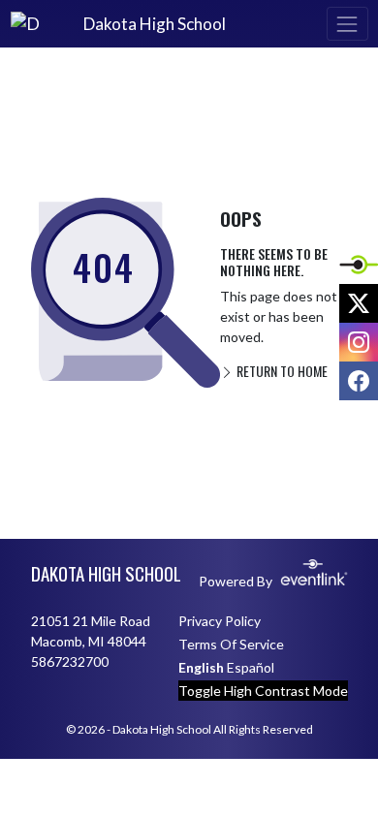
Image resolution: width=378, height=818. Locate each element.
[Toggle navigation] (347, 24)
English (201, 667)
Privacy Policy (219, 621)
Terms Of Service (231, 644)
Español (250, 667)
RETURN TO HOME (281, 371)
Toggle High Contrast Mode (263, 690)
